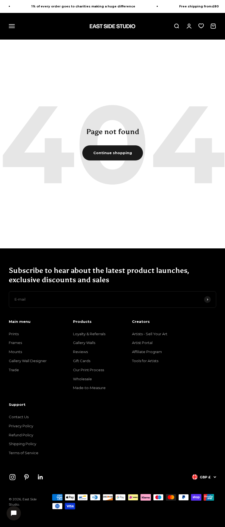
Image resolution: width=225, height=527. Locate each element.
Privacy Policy (21, 426)
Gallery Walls (84, 342)
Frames (15, 342)
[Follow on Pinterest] (26, 477)
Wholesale (82, 379)
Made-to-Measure (89, 387)
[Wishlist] (201, 25)
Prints (14, 334)
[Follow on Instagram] (12, 477)
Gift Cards (81, 361)
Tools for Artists (145, 361)
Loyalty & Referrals (89, 334)
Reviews (80, 352)
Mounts (15, 352)
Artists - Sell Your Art (149, 334)
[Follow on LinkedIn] (40, 477)
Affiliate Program (147, 352)
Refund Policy (21, 435)
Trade (14, 370)
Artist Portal (142, 342)
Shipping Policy (22, 444)
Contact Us (19, 417)
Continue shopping (112, 153)
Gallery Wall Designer (28, 361)
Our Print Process (88, 370)
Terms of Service (23, 453)
